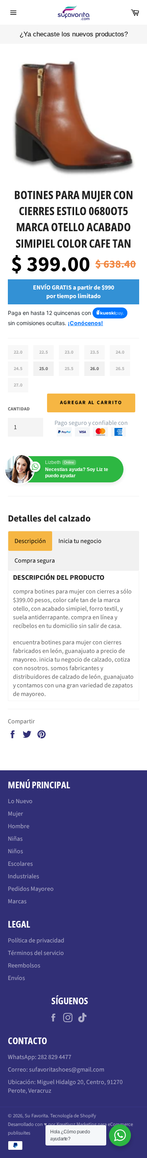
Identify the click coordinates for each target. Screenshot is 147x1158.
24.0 (120, 352)
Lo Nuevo (20, 801)
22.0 (18, 352)
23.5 (94, 352)
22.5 (43, 352)
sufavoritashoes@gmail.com (66, 1069)
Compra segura (35, 560)
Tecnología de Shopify (73, 1115)
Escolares (20, 864)
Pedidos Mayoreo (31, 889)
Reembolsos (24, 965)
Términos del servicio (36, 953)
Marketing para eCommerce (104, 1124)
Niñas (15, 838)
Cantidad (19, 409)
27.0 (18, 385)
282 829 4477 (54, 1057)
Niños (15, 851)
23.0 (69, 352)
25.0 (43, 368)
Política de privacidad (36, 940)
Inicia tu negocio (80, 541)
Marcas (17, 901)
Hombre (18, 826)
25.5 (69, 368)
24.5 (18, 368)
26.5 (120, 368)
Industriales (23, 876)
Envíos (16, 978)
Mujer (15, 813)
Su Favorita (36, 1115)
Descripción (30, 541)
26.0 (94, 368)
